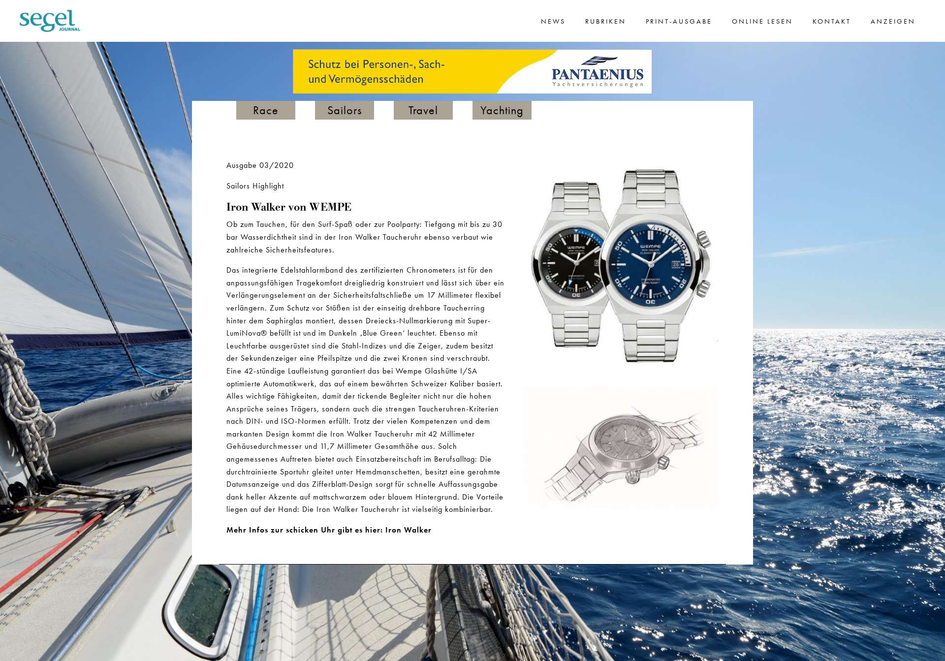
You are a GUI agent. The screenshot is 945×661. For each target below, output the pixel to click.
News (553, 21)
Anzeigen (893, 21)
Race (266, 110)
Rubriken (605, 21)
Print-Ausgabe (679, 21)
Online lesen (762, 21)
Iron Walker (408, 530)
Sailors (344, 110)
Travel (423, 110)
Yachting (502, 110)
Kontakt (832, 21)
